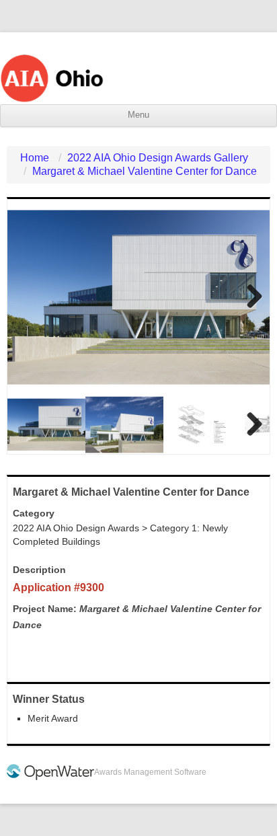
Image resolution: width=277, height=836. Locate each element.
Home (34, 157)
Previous (27, 297)
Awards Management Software (150, 772)
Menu (138, 115)
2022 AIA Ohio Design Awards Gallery (157, 157)
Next (249, 297)
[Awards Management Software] (50, 777)
